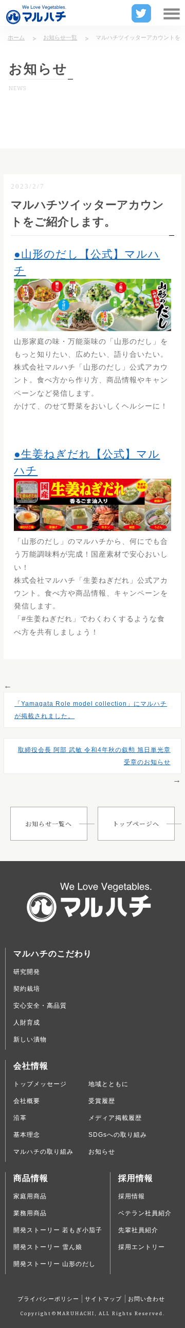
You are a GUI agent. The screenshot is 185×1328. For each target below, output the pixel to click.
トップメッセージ (40, 1084)
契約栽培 (26, 988)
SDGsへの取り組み (117, 1134)
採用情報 (131, 1196)
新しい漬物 (30, 1039)
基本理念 (26, 1134)
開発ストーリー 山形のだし (54, 1264)
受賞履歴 (101, 1101)
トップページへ (136, 823)
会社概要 (26, 1101)
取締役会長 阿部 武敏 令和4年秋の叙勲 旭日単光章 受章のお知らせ (94, 756)
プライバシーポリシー (48, 1299)
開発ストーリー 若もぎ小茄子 (57, 1230)
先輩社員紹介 (138, 1230)
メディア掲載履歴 (115, 1117)
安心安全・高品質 (40, 1005)
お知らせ (101, 1151)
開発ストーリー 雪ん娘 (47, 1247)
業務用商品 (30, 1213)
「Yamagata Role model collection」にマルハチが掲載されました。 (90, 710)
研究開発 (26, 971)
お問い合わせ (146, 1299)
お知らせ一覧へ (48, 823)
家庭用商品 (30, 1196)
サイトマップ (103, 1299)
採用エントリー (141, 1247)
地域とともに (108, 1084)
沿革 (20, 1117)
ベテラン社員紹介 (145, 1213)
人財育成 (26, 1022)
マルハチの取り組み (43, 1151)
